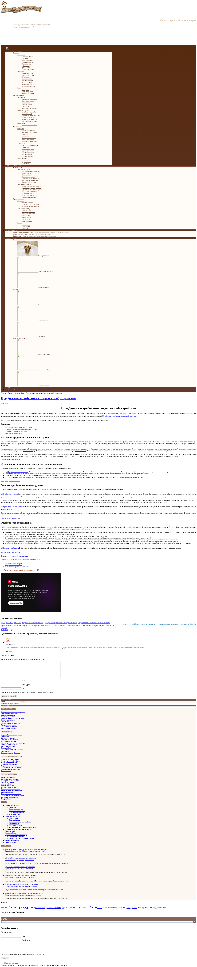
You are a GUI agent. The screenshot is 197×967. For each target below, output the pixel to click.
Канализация (14, 824)
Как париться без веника (10, 781)
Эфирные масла (7, 792)
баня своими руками (43, 908)
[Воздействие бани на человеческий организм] (21, 884)
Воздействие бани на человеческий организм (21, 886)
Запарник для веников (9, 762)
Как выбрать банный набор (11, 767)
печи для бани (132, 908)
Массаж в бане (6, 784)
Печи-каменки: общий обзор (11, 723)
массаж (106, 907)
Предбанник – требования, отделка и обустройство (38, 398)
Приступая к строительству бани (13, 712)
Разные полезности (12, 840)
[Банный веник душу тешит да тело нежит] (20, 858)
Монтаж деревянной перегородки (13, 743)
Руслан (7, 644)
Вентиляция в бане (8, 720)
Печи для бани (10, 833)
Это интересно (10, 842)
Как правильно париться (10, 779)
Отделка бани (10, 831)
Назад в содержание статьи (10, 459)
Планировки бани (15, 825)
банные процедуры (19, 907)
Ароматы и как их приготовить (12, 790)
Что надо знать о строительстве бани (22, 827)
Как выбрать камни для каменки (12, 795)
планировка (143, 907)
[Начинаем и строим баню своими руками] (20, 875)
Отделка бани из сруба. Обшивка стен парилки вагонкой (25, 851)
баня (33, 907)
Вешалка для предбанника (10, 753)
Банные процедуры (8, 777)
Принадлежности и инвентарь (16, 835)
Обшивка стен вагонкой (9, 740)
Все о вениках (6, 771)
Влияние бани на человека (10, 789)
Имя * (24, 936)
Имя (23, 681)
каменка (99, 908)
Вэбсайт (24, 688)
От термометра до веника (10, 759)
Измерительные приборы (10, 769)
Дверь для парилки (8, 746)
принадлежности (157, 907)
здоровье (66, 907)
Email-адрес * (26, 940)
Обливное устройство (9, 764)
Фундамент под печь (8, 725)
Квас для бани (18, 813)
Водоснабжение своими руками (12, 718)
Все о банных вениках (17, 836)
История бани (6, 799)
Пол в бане (5, 736)
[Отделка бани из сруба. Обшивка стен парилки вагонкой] (26, 849)
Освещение (5, 721)
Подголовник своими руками (11, 766)
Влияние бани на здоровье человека (18, 829)
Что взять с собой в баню (10, 761)
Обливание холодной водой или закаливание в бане (23, 895)
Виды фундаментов (8, 715)
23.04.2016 (4, 630)
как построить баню (84, 907)
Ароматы (12, 807)
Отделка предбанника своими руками (16, 431)
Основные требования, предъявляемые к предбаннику (21, 429)
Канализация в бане (8, 717)
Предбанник (5, 751)
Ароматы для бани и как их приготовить (19, 868)
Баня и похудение (7, 782)
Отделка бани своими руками (11, 735)
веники (58, 908)
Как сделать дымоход (9, 726)
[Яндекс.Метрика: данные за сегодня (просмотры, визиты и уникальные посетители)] (11, 963)
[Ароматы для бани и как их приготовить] (20, 867)
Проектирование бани (9, 713)
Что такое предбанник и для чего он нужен (18, 427)
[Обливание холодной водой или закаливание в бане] (24, 893)
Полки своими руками (9, 744)
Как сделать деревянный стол (12, 749)
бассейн (53, 908)
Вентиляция (13, 818)
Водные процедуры (8, 785)
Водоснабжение (14, 820)
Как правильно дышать (9, 797)
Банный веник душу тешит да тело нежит (19, 860)
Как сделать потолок (8, 741)
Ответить (8, 651)
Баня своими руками (8, 728)
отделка (122, 907)
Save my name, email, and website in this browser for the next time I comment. (28, 692)
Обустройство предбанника (13, 433)
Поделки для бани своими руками (21, 838)
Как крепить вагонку (8, 738)
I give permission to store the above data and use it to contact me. (24, 954)
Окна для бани (6, 748)
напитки (113, 907)
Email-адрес (25, 685)
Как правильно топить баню (11, 794)
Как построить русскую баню (20, 822)
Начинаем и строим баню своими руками (19, 877)
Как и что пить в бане (8, 787)
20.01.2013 (4, 403)
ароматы (4, 908)
